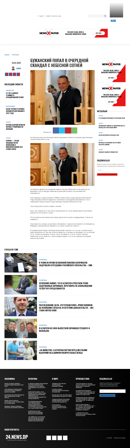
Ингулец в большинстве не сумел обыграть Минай (110, 143)
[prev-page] (97, 155)
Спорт (113, 20)
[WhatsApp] (74, 130)
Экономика (10, 106)
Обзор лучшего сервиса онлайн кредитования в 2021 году (15, 111)
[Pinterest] (68, 130)
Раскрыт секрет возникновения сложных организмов (60, 391)
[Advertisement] (73, 23)
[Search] (105, 16)
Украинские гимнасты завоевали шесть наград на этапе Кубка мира (112, 127)
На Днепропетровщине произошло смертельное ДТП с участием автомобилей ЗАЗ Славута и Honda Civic (85, 392)
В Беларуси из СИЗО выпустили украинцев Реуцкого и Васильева (64, 329)
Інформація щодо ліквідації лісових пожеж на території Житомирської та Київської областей (85, 399)
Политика (15, 55)
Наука (101, 115)
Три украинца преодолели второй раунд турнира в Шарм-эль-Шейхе (13, 391)
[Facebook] (6, 74)
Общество (10, 90)
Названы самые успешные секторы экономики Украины (14, 407)
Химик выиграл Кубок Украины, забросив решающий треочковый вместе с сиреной (116, 27)
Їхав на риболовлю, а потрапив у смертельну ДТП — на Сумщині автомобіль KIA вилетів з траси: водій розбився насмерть (85, 407)
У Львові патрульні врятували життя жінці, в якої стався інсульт (85, 414)
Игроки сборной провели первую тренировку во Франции (15, 127)
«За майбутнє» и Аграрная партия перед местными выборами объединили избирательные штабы (63, 351)
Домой (6, 55)
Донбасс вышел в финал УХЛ (108, 152)
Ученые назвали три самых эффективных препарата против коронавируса (61, 401)
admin (18, 68)
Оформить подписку (107, 174)
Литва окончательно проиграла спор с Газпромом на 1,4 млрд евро (14, 402)
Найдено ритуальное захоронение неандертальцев (59, 385)
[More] (80, 130)
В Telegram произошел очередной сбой (112, 118)
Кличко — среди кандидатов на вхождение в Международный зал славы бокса (14, 144)
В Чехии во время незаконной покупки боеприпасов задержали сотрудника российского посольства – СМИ (65, 264)
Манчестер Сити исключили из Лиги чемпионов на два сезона (14, 396)
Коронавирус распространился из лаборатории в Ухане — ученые (59, 407)
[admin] (13, 68)
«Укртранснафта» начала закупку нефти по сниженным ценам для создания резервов (85, 385)
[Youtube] (18, 74)
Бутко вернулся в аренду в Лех (109, 135)
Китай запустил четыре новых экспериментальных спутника (62, 395)
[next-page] (98, 155)
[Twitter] (14, 74)
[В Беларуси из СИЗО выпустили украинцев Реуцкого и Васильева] (20, 328)
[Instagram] (10, 74)
